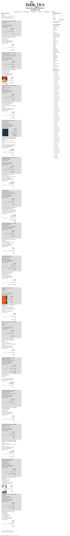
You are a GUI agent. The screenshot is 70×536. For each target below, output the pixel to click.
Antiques (54, 28)
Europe (54, 40)
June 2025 (56, 72)
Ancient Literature (56, 26)
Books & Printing (56, 33)
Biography (55, 32)
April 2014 (56, 157)
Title (5, 16)
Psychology (55, 57)
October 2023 (56, 78)
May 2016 (55, 134)
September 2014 (57, 152)
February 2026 (56, 71)
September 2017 (57, 121)
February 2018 (56, 116)
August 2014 (56, 153)
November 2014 (57, 150)
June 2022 (56, 89)
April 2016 (56, 135)
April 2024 (56, 74)
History (54, 46)
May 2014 (55, 156)
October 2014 (56, 151)
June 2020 (56, 103)
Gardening (55, 43)
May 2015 (55, 145)
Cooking (54, 37)
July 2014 (55, 154)
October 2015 (56, 141)
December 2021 (57, 92)
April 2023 (56, 83)
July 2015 (55, 143)
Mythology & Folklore (56, 52)
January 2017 (56, 128)
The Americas (55, 65)
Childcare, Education (56, 34)
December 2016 (57, 129)
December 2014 (57, 149)
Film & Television (56, 41)
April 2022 (56, 90)
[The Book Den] (35, 5)
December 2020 (57, 96)
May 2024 (55, 73)
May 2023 (55, 82)
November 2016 (57, 130)
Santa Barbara (55, 60)
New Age (54, 54)
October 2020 (56, 98)
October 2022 (56, 86)
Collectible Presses (56, 36)
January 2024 (56, 75)
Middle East (55, 49)
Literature (55, 48)
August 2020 (56, 101)
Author (10, 16)
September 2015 (57, 142)
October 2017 (56, 120)
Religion (54, 59)
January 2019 (56, 109)
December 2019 (57, 106)
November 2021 (57, 93)
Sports (54, 64)
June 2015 (56, 144)
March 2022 (56, 91)
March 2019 (56, 108)
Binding (54, 19)
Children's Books (56, 35)
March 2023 (56, 84)
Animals (54, 27)
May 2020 (55, 104)
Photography (55, 56)
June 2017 (56, 123)
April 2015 (56, 146)
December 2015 (57, 139)
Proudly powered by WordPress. (14, 535)
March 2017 (56, 126)
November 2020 (57, 97)
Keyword (54, 14)
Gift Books (55, 44)
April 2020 (56, 105)
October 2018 (56, 112)
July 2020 (55, 102)
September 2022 (57, 87)
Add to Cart (11, 29)
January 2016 (56, 138)
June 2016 (56, 133)
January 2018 (56, 117)
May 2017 (55, 124)
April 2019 (56, 107)
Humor (54, 47)
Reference (55, 58)
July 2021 (55, 95)
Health (54, 45)
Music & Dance (55, 51)
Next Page (13, 18)
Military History (55, 50)
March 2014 (56, 158)
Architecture (55, 29)
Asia (54, 31)
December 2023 (57, 76)
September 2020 (57, 100)
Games (54, 42)
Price (14, 16)
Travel (54, 67)
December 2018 (57, 110)
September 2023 (57, 79)
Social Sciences (55, 63)
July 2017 (55, 122)
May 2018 (55, 113)
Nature (54, 53)
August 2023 (56, 80)
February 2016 (56, 137)
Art (53, 30)
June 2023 (56, 81)
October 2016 (56, 131)
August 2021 (56, 94)
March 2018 (56, 115)
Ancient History (55, 25)
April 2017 (56, 125)
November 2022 (57, 85)
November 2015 (57, 140)
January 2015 (56, 148)
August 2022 (56, 88)
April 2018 (56, 114)
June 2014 (56, 155)
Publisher (54, 18)
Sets (54, 62)
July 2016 (55, 132)
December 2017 (57, 118)
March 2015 (56, 147)
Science (54, 61)
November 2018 (57, 111)
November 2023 (57, 77)
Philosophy (55, 55)
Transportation (55, 66)
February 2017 (56, 127)
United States (55, 68)
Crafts (54, 39)
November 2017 (57, 119)
